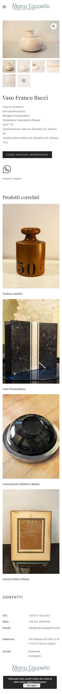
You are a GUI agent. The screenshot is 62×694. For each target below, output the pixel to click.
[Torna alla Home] (31, 7)
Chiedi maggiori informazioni (27, 154)
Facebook (34, 651)
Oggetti (17, 178)
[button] (4, 7)
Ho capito (31, 685)
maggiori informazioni (36, 682)
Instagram (34, 656)
